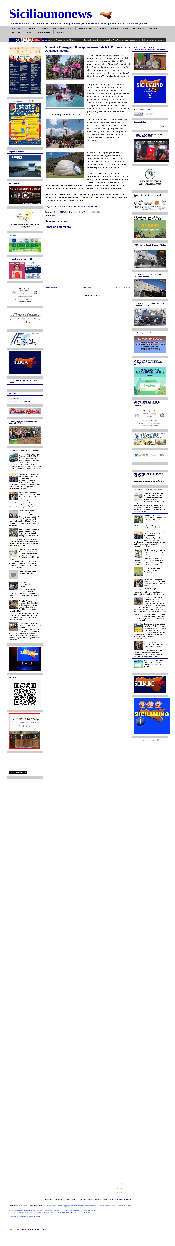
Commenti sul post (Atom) (91, 295)
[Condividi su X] (95, 212)
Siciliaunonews (50, 13)
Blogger (128, 1199)
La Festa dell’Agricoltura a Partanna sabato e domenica (155, 516)
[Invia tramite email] (91, 212)
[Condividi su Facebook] (98, 212)
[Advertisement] (27, 956)
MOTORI (102, 28)
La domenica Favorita (86, 206)
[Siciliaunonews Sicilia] (158, 741)
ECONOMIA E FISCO (86, 28)
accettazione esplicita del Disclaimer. (80, 1212)
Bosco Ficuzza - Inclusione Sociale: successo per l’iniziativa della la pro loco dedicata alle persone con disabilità (29, 533)
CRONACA (44, 28)
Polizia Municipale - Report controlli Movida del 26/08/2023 (29, 585)
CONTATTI (60, 32)
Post (121, 1189)
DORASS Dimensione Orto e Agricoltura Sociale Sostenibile (148, 218)
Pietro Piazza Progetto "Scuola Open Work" (27, 572)
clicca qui (37, 1216)
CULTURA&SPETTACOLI (63, 28)
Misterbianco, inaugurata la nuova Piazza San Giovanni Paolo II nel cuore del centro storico (29, 495)
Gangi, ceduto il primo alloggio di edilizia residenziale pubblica (27, 513)
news (53, 215)
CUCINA (114, 28)
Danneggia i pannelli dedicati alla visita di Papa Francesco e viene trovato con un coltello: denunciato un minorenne (84, 40)
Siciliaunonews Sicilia (140, 741)
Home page (87, 288)
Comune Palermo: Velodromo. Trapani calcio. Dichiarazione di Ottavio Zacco (154, 645)
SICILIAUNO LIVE (44, 32)
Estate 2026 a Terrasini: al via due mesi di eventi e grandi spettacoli (29, 476)
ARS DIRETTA (155, 28)
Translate (26, 401)
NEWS (125, 28)
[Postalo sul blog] (93, 212)
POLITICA (31, 28)
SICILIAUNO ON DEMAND (22, 32)
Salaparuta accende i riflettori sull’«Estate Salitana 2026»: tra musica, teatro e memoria (155, 626)
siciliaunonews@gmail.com (149, 481)
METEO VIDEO (138, 28)
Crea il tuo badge (152, 741)
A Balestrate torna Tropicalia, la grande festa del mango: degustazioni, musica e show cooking (155, 553)
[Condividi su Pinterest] (100, 212)
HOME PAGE (17, 28)
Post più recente (51, 288)
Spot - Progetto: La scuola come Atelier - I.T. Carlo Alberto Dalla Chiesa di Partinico (154, 663)
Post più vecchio (123, 288)
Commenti (122, 1192)
